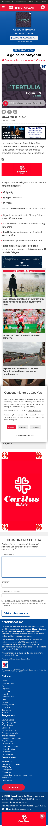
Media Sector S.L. (28, 435)
